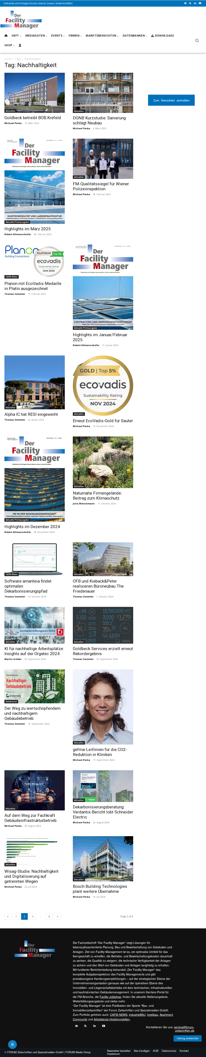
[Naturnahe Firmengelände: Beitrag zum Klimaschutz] (103, 462)
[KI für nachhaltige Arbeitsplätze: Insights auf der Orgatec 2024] (34, 625)
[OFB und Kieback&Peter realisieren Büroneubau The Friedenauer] (103, 559)
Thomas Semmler (14, 293)
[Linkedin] (195, 3)
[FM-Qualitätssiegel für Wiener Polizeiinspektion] (103, 159)
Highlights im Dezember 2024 (32, 526)
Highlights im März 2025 (27, 228)
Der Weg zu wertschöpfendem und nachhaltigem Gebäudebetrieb (32, 713)
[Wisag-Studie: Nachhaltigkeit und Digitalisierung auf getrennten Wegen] (34, 851)
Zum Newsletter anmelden (171, 100)
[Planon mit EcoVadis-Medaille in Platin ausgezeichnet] (34, 262)
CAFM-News (12, 276)
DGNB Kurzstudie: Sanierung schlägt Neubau (99, 120)
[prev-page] (7, 916)
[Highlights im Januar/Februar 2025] (103, 287)
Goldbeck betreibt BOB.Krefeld (32, 117)
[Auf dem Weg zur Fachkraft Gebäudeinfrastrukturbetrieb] (34, 790)
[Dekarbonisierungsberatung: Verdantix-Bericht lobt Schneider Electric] (103, 786)
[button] (197, 40)
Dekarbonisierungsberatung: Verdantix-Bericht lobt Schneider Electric (103, 812)
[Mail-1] (185, 3)
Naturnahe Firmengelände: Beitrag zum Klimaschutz (97, 496)
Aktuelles (10, 111)
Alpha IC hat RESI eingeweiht (31, 414)
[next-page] (57, 916)
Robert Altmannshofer (17, 234)
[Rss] (190, 3)
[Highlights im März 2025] (34, 181)
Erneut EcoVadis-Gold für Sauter (103, 420)
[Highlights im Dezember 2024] (34, 479)
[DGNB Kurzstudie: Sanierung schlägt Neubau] (103, 93)
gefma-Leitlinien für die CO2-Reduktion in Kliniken (100, 752)
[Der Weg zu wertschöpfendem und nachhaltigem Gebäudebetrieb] (34, 686)
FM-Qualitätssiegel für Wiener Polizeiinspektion (101, 186)
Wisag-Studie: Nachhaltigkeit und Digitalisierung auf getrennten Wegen (31, 876)
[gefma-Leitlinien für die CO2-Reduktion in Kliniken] (103, 707)
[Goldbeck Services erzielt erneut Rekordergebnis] (103, 625)
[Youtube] (200, 3)
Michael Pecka (13, 123)
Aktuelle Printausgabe (17, 222)
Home (7, 59)
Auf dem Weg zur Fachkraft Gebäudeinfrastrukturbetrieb (30, 818)
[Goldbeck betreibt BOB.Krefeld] (34, 93)
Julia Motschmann (84, 503)
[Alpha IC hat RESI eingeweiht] (34, 382)
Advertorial (11, 701)
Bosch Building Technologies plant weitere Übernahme (100, 889)
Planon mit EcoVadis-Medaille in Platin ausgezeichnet (32, 286)
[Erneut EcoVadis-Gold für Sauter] (103, 385)
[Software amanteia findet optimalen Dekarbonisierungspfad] (34, 559)
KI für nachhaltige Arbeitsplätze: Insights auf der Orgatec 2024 (34, 651)
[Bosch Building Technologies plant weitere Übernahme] (103, 858)
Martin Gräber (13, 659)
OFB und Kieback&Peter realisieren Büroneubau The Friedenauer (98, 586)
